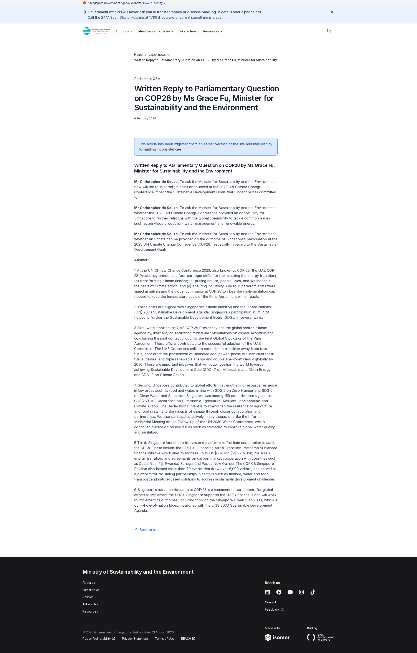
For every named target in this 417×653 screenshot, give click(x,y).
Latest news (145, 31)
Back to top (149, 529)
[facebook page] (278, 592)
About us (89, 582)
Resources (90, 611)
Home (138, 54)
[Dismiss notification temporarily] (332, 12)
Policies (88, 597)
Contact (270, 602)
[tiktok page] (312, 592)
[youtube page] (290, 592)
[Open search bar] (329, 31)
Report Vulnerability (97, 638)
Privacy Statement (135, 638)
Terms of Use (164, 638)
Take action (91, 604)
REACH (186, 638)
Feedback (272, 609)
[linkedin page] (267, 592)
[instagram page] (301, 592)
